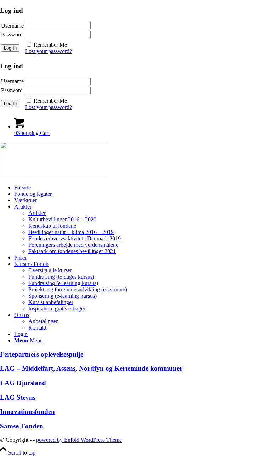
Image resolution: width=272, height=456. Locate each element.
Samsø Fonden (21, 426)
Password (12, 35)
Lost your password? (48, 51)
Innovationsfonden (27, 411)
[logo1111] (53, 175)
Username (12, 26)
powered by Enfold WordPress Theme (79, 440)
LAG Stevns (17, 397)
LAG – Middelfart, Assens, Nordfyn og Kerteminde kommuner (91, 368)
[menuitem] (143, 187)
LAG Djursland (23, 383)
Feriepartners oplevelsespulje (41, 354)
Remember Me (50, 45)
